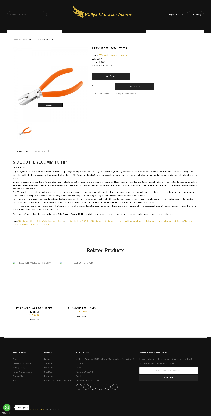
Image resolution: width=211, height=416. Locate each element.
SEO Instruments (36, 409)
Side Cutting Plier (44, 224)
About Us (17, 359)
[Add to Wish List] (51, 266)
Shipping (48, 363)
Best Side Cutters (73, 221)
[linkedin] (100, 387)
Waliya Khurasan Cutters (53, 221)
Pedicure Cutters (27, 224)
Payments (48, 367)
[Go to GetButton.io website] (6, 413)
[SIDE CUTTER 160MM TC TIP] (25, 130)
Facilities (48, 359)
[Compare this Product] (51, 266)
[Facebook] (79, 387)
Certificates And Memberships (57, 380)
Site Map (48, 372)
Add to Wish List (102, 93)
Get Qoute (111, 76)
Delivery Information (22, 363)
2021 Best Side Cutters (92, 221)
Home (15, 40)
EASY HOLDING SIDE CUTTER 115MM (34, 310)
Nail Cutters (178, 221)
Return (16, 380)
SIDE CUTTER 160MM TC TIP (41, 40)
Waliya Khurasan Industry (113, 55)
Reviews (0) (41, 151)
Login (171, 15)
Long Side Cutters (164, 221)
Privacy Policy (19, 367)
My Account (49, 376)
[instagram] (86, 387)
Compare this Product (126, 93)
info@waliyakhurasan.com (87, 380)
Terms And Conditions (22, 372)
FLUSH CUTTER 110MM (81, 308)
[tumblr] (115, 387)
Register (179, 15)
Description (20, 151)
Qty (94, 86)
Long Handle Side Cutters (143, 221)
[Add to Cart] (51, 266)
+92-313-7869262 (84, 372)
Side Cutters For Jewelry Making (117, 221)
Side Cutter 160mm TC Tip (29, 221)
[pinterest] (108, 387)
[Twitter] (93, 387)
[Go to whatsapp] (6, 407)
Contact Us (18, 376)
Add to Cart (134, 86)
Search (23, 40)
